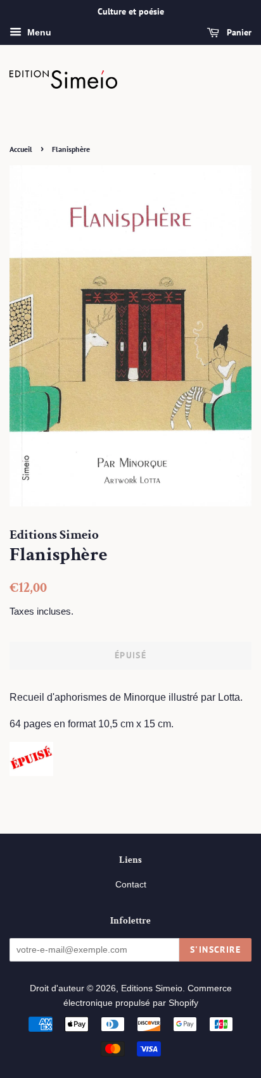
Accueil (21, 149)
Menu (38, 32)
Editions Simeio (151, 988)
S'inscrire (215, 949)
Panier (237, 32)
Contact (130, 884)
